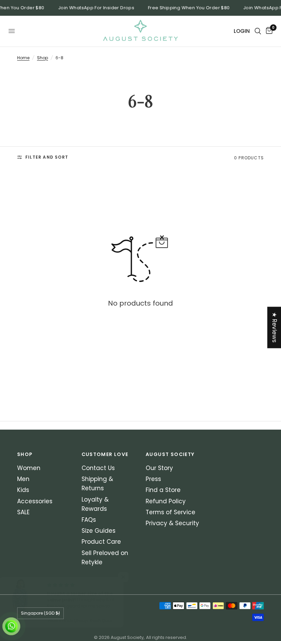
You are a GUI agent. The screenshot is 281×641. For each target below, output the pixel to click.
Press (153, 479)
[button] (131, 577)
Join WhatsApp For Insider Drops (95, 8)
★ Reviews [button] (274, 327)
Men (23, 479)
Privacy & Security (172, 523)
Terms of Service (170, 512)
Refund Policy (166, 501)
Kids (23, 490)
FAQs (89, 520)
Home (23, 58)
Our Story (159, 468)
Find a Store (163, 490)
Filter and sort (46, 157)
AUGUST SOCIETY (170, 454)
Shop (42, 58)
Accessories (34, 501)
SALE (23, 512)
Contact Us (98, 468)
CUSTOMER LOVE (105, 454)
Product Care (101, 542)
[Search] (258, 31)
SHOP (25, 454)
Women (28, 468)
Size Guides (98, 531)
